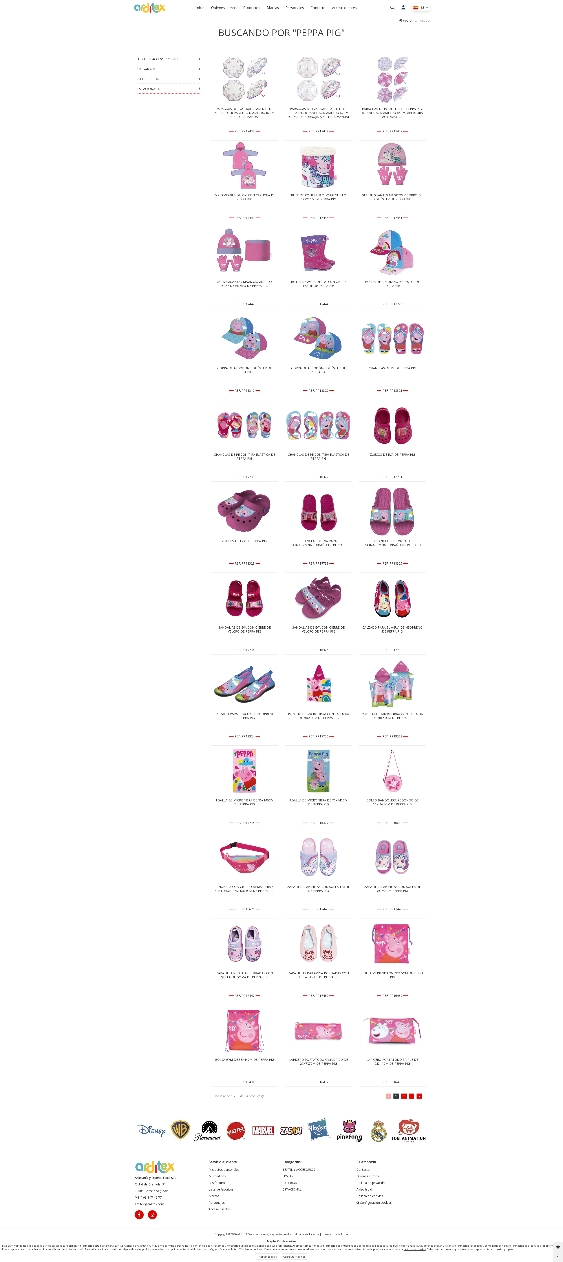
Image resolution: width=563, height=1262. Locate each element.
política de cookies (415, 1249)
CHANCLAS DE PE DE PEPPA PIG (392, 368)
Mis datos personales (224, 1169)
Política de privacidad (371, 1183)
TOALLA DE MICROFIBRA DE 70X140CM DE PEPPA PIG (245, 802)
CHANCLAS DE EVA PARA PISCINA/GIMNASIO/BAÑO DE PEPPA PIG (319, 543)
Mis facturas (217, 1183)
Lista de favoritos (221, 1189)
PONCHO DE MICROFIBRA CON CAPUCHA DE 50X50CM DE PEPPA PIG (318, 716)
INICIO (406, 20)
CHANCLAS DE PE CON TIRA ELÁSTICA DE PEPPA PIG (244, 457)
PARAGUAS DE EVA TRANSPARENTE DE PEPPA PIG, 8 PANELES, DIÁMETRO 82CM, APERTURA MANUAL (244, 113)
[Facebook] (139, 1214)
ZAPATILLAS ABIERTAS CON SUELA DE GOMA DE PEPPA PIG (392, 889)
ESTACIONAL (292, 1189)
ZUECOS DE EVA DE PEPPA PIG (392, 455)
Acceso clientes (344, 7)
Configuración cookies (375, 1202)
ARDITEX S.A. (245, 1234)
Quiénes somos (224, 7)
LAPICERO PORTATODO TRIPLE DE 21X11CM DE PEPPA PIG (392, 1062)
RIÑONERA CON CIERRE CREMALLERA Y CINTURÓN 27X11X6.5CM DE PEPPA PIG (244, 889)
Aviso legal (364, 1189)
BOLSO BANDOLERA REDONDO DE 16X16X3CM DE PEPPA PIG (392, 802)
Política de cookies (369, 1196)
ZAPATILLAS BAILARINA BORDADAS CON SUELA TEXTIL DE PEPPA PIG (318, 975)
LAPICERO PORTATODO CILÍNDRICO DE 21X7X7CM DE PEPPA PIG (318, 1062)
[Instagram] (152, 1214)
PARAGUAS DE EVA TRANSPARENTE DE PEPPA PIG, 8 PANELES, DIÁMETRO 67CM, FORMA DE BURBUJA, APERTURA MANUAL (318, 113)
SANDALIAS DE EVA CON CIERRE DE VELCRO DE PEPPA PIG (244, 629)
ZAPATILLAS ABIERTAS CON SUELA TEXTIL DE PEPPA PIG (318, 889)
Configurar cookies (294, 1256)
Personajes (294, 7)
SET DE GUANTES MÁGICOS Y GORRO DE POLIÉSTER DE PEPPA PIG (392, 197)
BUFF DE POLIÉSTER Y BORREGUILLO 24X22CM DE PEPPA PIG (318, 197)
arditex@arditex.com (149, 1204)
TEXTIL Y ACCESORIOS (299, 1169)
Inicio (200, 7)
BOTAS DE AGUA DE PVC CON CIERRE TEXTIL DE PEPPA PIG (318, 284)
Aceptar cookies (267, 1256)
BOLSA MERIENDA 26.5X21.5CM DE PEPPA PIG (392, 975)
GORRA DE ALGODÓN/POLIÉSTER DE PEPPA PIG (392, 284)
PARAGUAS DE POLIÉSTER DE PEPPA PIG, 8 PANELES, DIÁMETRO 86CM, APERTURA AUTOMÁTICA (392, 113)
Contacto (318, 7)
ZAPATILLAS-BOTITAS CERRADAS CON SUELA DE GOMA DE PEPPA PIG (244, 975)
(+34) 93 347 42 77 (148, 1197)
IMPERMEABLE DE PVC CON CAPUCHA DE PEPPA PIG (244, 197)
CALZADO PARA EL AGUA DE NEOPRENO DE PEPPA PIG (392, 629)
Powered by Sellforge (335, 1234)
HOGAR (288, 1176)
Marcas (273, 7)
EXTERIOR (290, 1183)
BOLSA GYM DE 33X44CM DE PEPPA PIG (244, 1060)
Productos (251, 7)
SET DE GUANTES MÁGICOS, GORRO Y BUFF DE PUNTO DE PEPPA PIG (244, 284)
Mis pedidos (217, 1176)
